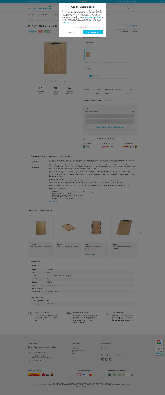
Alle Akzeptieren (93, 32)
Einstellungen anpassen (82, 27)
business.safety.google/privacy (92, 17)
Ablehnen (71, 32)
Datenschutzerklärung (68, 22)
